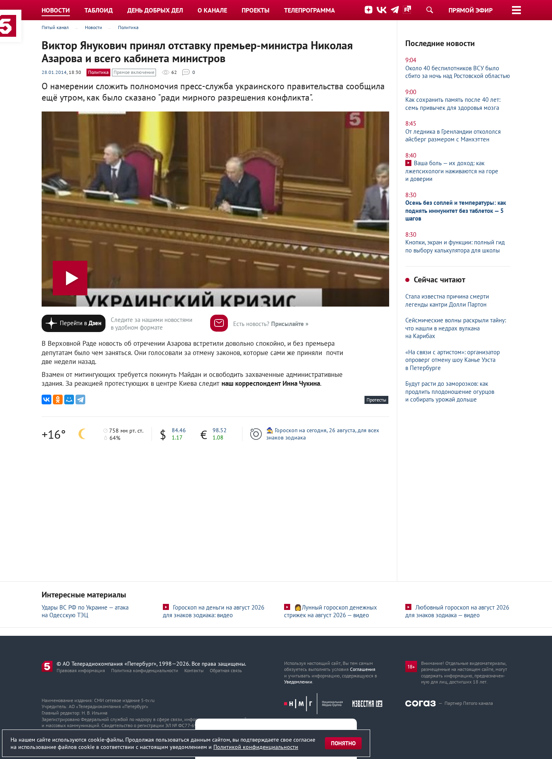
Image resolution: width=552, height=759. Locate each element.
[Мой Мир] (69, 399)
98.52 (220, 430)
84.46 (179, 430)
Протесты (376, 400)
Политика (98, 72)
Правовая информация (81, 670)
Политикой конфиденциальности (255, 747)
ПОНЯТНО (343, 743)
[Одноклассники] (58, 399)
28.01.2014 (54, 72)
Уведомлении (298, 682)
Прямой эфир (471, 10)
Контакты (194, 670)
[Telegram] (80, 399)
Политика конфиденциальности (144, 670)
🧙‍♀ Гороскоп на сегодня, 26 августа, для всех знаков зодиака (322, 434)
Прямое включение (134, 72)
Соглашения (362, 669)
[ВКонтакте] (46, 399)
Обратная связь (226, 670)
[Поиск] (430, 10)
